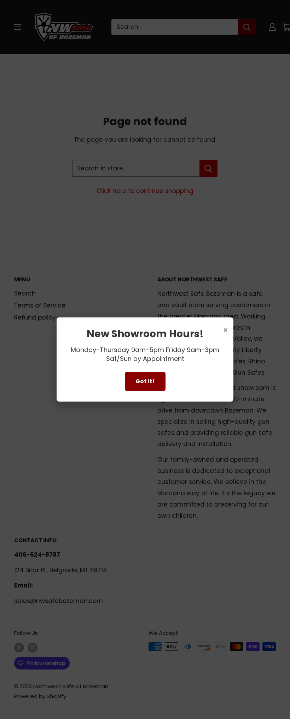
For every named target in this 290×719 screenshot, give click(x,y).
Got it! (145, 381)
